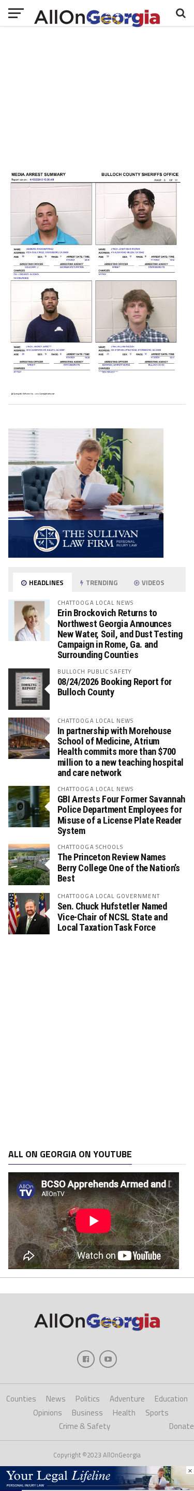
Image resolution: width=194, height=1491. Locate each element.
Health (124, 1413)
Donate (181, 1426)
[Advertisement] (97, 1042)
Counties (21, 1399)
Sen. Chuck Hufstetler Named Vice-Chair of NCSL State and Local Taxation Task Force (112, 916)
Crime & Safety (84, 1426)
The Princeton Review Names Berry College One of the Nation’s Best (118, 867)
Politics (88, 1399)
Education (171, 1399)
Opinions (47, 1413)
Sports (157, 1413)
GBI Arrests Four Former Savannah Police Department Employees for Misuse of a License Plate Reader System (121, 815)
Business (87, 1413)
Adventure (127, 1399)
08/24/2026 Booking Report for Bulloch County (114, 686)
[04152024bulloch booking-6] (97, 392)
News (56, 1399)
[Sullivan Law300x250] (85, 554)
